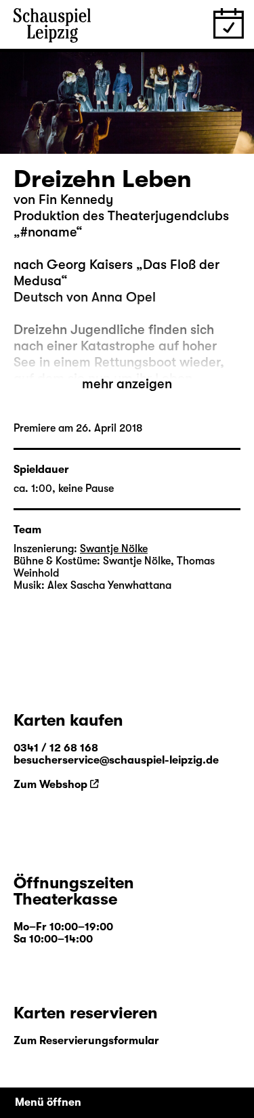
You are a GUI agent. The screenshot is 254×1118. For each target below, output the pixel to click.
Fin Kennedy (76, 199)
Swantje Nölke (114, 549)
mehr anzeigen (127, 384)
